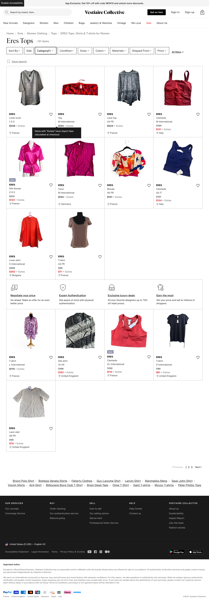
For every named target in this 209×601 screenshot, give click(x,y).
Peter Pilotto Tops (189, 485)
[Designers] (37, 23)
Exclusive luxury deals (121, 295)
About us (174, 508)
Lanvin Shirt (133, 481)
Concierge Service (15, 513)
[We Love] (143, 23)
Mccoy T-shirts (164, 485)
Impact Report (176, 518)
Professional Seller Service (103, 523)
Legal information (40, 551)
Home (10, 33)
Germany (45, 596)
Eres (20, 33)
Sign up (189, 12)
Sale (148, 23)
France (6, 596)
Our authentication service (64, 513)
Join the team (176, 523)
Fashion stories (177, 527)
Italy (60, 596)
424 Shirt (35, 485)
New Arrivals (10, 23)
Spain (53, 596)
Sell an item (156, 12)
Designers (28, 23)
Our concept (12, 508)
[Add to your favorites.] (51, 114)
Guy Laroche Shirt (109, 481)
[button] (202, 12)
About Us (162, 23)
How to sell (95, 508)
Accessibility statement (17, 551)
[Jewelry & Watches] (114, 23)
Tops (54, 33)
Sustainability (176, 513)
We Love (136, 23)
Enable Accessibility (12, 3)
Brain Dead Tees (97, 485)
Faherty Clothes (82, 481)
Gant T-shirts (141, 485)
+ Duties (20, 125)
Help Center (135, 508)
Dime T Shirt (121, 485)
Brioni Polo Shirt (23, 481)
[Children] (76, 23)
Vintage (121, 23)
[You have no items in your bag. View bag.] (202, 12)
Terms (54, 551)
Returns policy (57, 518)
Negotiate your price (22, 295)
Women (44, 23)
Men (56, 23)
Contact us (135, 513)
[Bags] (87, 23)
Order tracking (57, 508)
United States (33, 596)
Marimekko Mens (156, 481)
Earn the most (165, 295)
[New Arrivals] (20, 23)
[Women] (51, 23)
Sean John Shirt (182, 481)
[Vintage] (128, 23)
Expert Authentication (72, 295)
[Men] (61, 23)
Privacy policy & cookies (72, 551)
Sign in (175, 12)
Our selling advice (99, 513)
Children (69, 23)
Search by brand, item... (23, 12)
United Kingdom (18, 596)
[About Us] (170, 23)
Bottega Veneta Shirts (53, 481)
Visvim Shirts (16, 485)
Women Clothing (37, 33)
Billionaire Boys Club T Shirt (64, 485)
